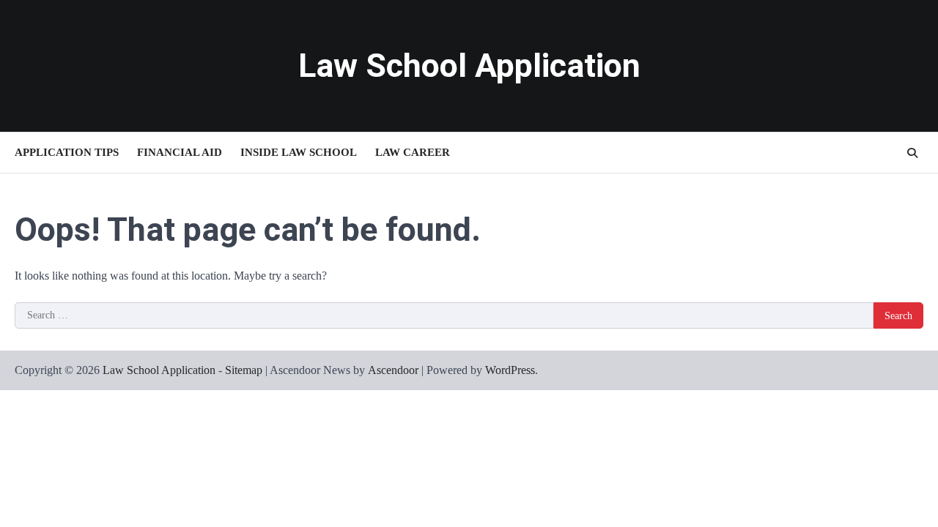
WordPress (510, 370)
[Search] (912, 153)
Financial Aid (179, 152)
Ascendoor (393, 370)
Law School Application (469, 65)
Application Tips (67, 152)
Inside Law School (298, 152)
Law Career (412, 152)
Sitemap (243, 370)
